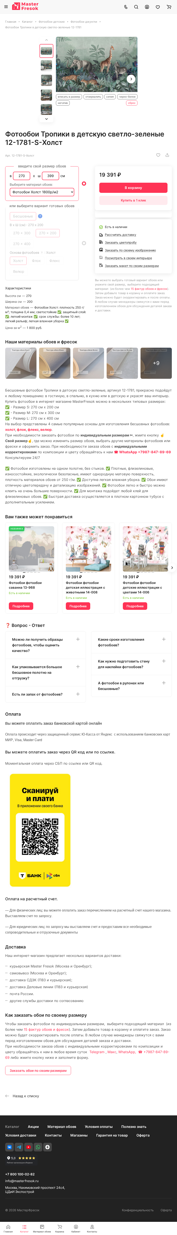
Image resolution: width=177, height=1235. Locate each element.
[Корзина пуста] (169, 7)
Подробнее (21, 606)
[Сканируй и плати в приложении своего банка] (40, 887)
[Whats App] (38, 1147)
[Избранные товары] (158, 7)
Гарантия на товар (112, 1135)
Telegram (96, 1052)
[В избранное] (158, 155)
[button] (46, 119)
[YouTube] (28, 1147)
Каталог (12, 1126)
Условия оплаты (99, 1126)
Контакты (53, 1135)
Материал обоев (61, 1126)
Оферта (143, 1135)
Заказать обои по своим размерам (38, 1071)
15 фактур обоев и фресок (149, 288)
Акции (33, 1126)
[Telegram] (19, 1147)
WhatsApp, (127, 1052)
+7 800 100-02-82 (20, 1174)
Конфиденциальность (138, 1210)
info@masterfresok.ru (22, 1181)
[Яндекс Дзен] (47, 1147)
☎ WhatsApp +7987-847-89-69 (142, 452)
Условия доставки (20, 1135)
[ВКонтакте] (9, 1147)
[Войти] (147, 7)
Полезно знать (133, 1126)
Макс (111, 1052)
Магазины (79, 1135)
